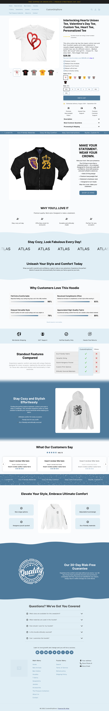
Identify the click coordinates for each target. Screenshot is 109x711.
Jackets (35, 684)
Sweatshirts (37, 681)
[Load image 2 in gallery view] (25, 72)
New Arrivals (37, 668)
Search (58, 664)
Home (35, 664)
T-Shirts (35, 677)
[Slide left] (11, 72)
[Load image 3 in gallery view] (34, 72)
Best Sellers (37, 671)
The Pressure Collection (41, 691)
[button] (92, 9)
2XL (97, 89)
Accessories (37, 687)
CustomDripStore (51, 708)
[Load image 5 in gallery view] (51, 72)
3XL (67, 93)
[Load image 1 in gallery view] (17, 72)
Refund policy (61, 671)
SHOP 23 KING (88, 193)
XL (90, 89)
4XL (67, 89)
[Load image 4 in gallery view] (42, 72)
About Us (36, 694)
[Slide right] (57, 72)
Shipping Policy (61, 674)
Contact (35, 697)
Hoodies (35, 674)
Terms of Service (62, 668)
